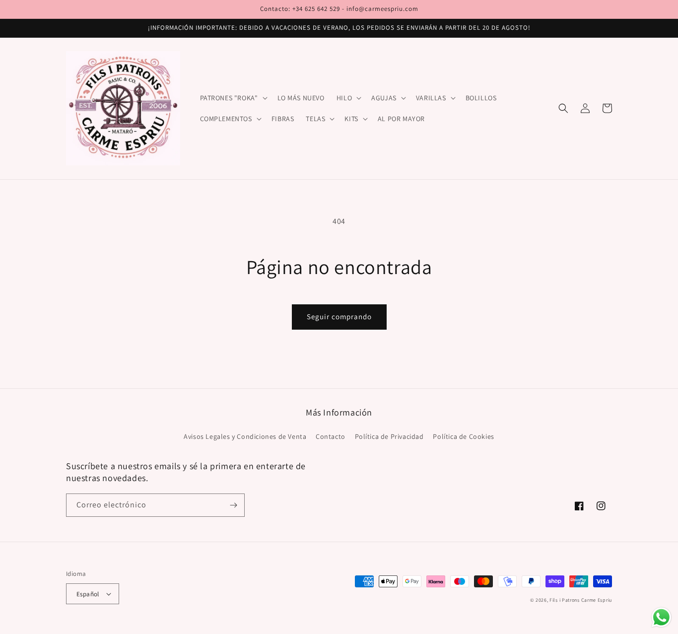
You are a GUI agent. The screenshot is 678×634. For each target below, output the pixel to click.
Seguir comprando (339, 316)
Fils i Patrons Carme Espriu (580, 600)
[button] (232, 97)
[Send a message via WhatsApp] (661, 617)
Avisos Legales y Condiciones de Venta (245, 436)
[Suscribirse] (233, 505)
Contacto (330, 436)
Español (87, 594)
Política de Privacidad (389, 436)
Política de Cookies (463, 436)
